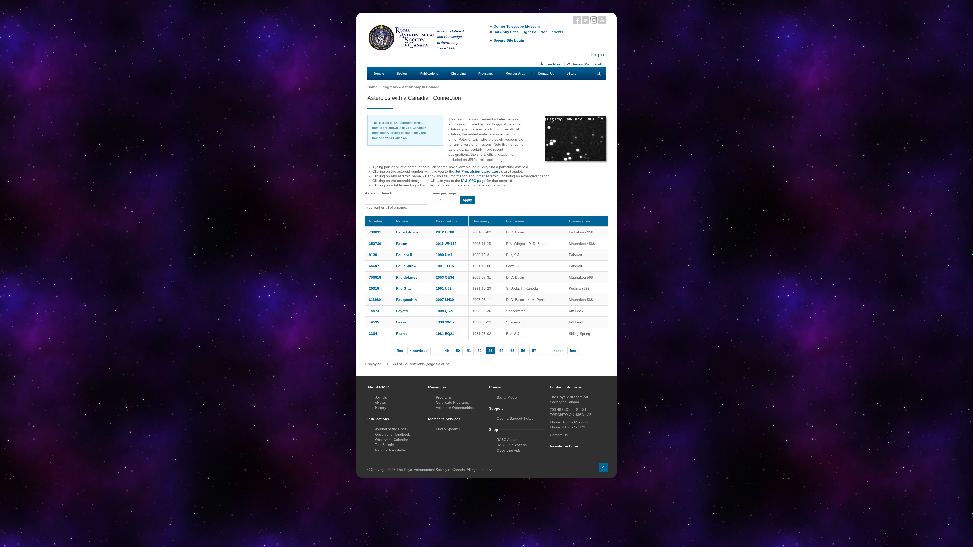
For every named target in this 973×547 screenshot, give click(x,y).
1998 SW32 (445, 322)
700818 (375, 277)
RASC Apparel (508, 440)
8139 (373, 255)
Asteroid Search (378, 193)
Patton (401, 244)
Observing (458, 73)
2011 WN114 (446, 244)
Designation (446, 221)
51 (469, 351)
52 (480, 351)
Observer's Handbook (392, 434)
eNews (557, 32)
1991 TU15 (445, 266)
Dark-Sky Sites (506, 32)
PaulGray (404, 288)
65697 (374, 266)
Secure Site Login (509, 40)
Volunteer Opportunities (455, 408)
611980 (375, 300)
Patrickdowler (408, 232)
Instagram (593, 20)
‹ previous (419, 351)
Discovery (481, 221)
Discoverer (515, 221)
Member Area (515, 73)
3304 (373, 333)
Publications (429, 73)
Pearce (402, 333)
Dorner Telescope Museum (517, 26)
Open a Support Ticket (515, 418)
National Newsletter (390, 450)
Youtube (602, 20)
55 (512, 351)
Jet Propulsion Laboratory (477, 171)
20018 (374, 288)
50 (458, 351)
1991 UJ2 (444, 288)
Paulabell (404, 255)
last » (574, 351)
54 (501, 351)
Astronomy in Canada (420, 87)
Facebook (577, 20)
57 (534, 351)
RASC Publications (512, 445)
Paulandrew (406, 266)
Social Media (507, 397)
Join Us (381, 397)
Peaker (402, 322)
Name (401, 221)
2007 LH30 (445, 300)
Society (402, 73)
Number (375, 221)
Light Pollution (535, 32)
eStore (571, 73)
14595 (374, 322)
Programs (485, 73)
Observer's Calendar (391, 440)
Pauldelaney (406, 277)
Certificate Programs (452, 402)
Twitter (585, 20)
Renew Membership (589, 64)
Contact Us (546, 73)
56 (523, 351)
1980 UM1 (444, 255)
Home (372, 87)
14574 (374, 311)
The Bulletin (384, 445)
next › (558, 351)
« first (398, 351)
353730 (375, 244)
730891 (375, 232)
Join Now (553, 64)
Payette (402, 311)
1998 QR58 (445, 311)
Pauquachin (406, 300)
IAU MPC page (473, 181)
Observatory (579, 221)
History (380, 408)
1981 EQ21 (445, 333)
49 (447, 351)
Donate (379, 73)
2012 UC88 (445, 232)
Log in (598, 54)
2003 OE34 (445, 277)
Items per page (443, 193)
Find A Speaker (448, 429)
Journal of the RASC (391, 429)
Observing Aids (509, 450)
